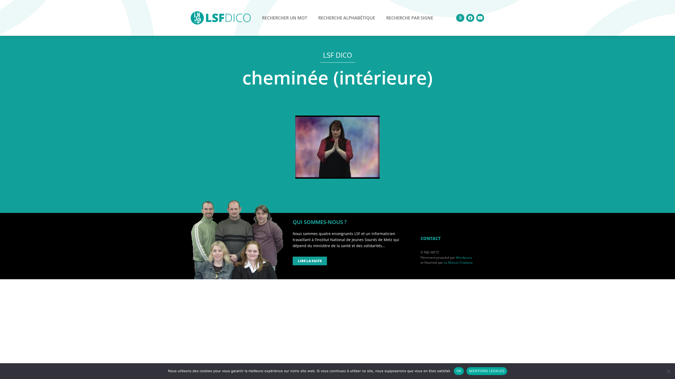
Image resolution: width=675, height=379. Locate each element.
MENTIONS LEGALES (486, 371)
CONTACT (431, 238)
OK (458, 371)
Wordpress (464, 257)
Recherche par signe (409, 18)
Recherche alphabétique (346, 18)
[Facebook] (470, 18)
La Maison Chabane (458, 262)
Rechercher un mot (284, 18)
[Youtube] (480, 18)
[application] (337, 147)
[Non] (668, 371)
